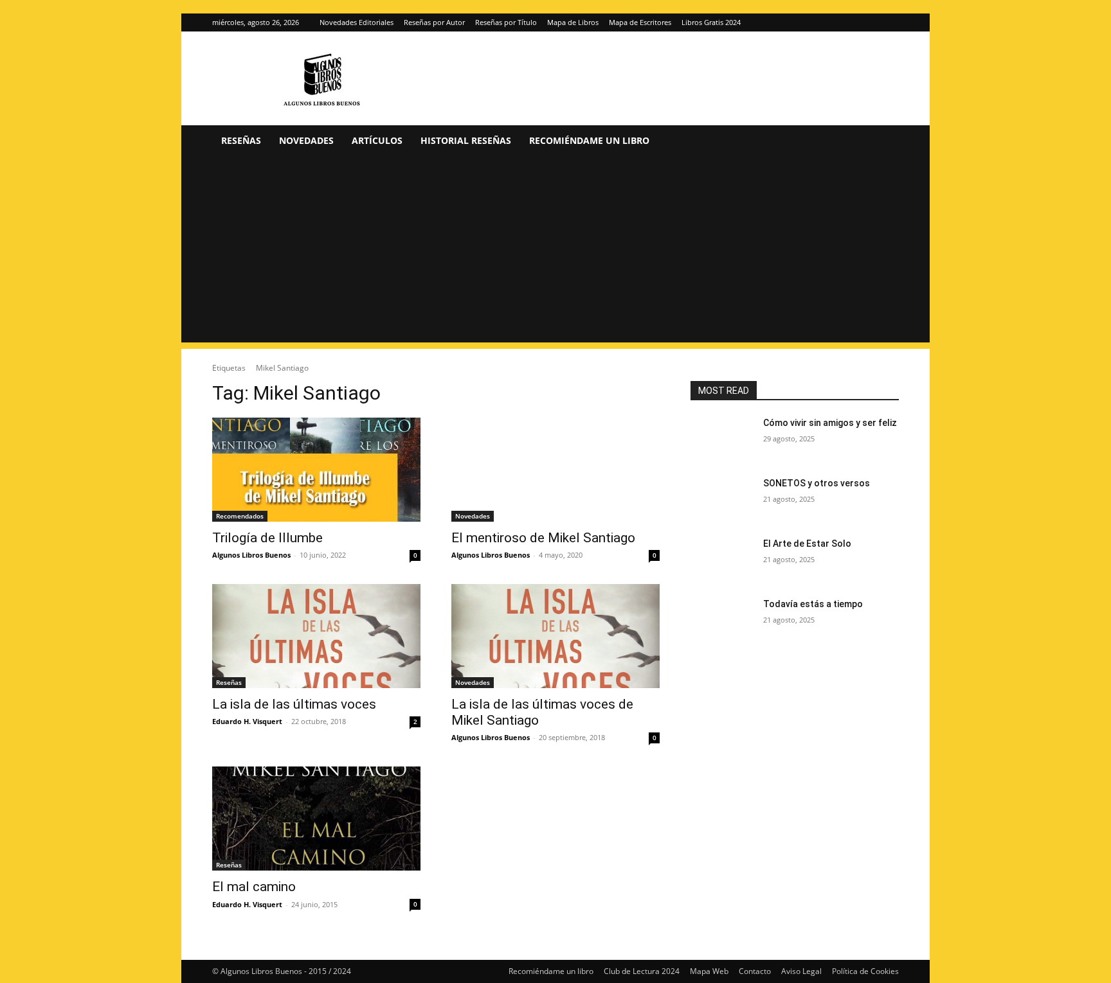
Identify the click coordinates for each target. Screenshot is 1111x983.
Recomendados (240, 515)
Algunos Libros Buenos (251, 555)
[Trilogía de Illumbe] (316, 470)
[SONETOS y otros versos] (722, 499)
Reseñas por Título (506, 22)
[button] (883, 142)
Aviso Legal (801, 971)
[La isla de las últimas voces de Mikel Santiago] (555, 636)
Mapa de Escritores (640, 22)
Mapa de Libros (573, 22)
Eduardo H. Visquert (247, 721)
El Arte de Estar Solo (807, 543)
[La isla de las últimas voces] (316, 636)
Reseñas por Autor (434, 22)
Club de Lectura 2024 (642, 971)
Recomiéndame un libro (589, 140)
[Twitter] (889, 22)
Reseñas (241, 140)
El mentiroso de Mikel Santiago (543, 537)
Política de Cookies (865, 971)
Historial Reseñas (465, 140)
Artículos (377, 140)
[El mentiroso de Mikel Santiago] (555, 470)
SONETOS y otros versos (816, 483)
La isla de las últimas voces (294, 704)
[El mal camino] (316, 818)
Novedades (306, 140)
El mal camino (254, 886)
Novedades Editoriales (356, 22)
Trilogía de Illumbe (267, 537)
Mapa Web (709, 971)
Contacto (755, 971)
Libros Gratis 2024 (711, 22)
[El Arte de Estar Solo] (722, 559)
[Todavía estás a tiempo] (722, 620)
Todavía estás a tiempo (813, 604)
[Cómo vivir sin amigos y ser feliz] (722, 439)
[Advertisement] (555, 252)
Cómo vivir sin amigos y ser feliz (830, 423)
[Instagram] (868, 22)
